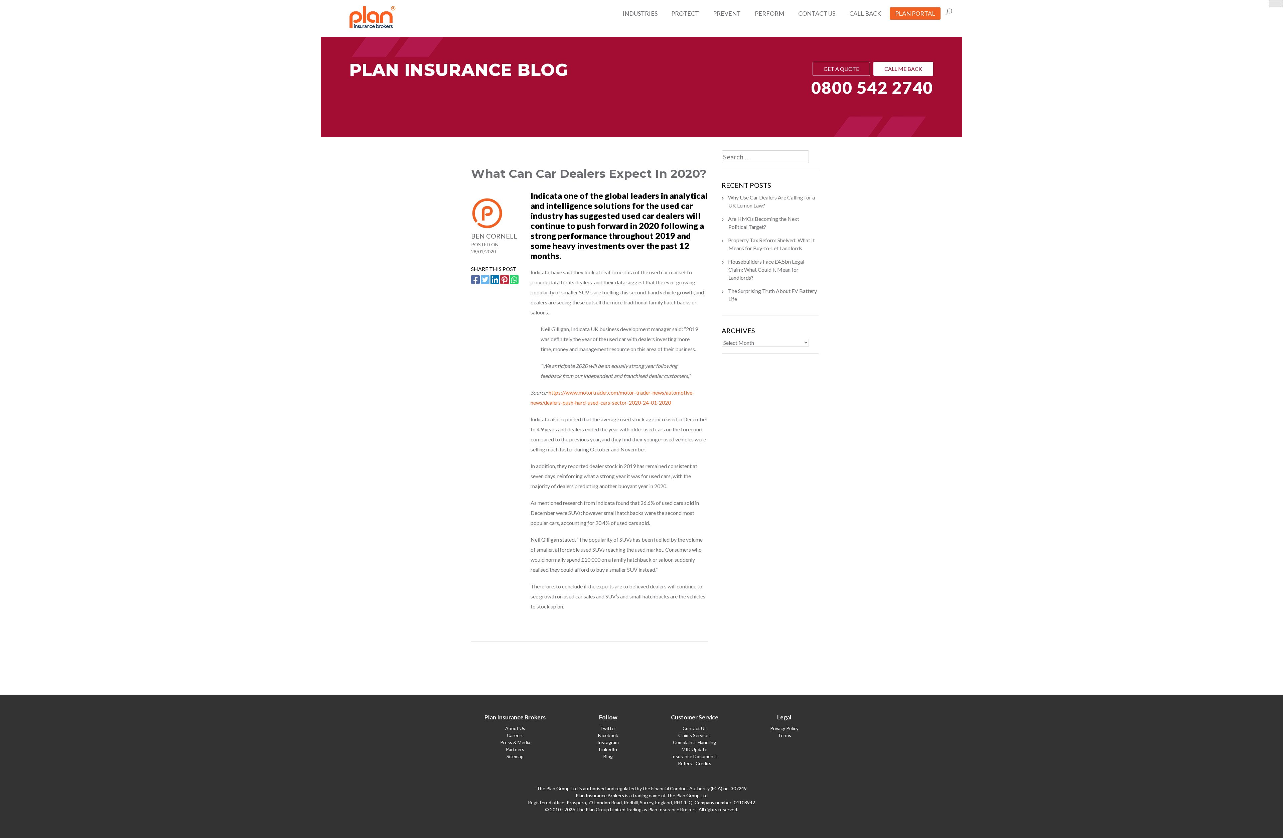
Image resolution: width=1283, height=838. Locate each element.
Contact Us (816, 13)
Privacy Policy (784, 728)
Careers (515, 735)
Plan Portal (915, 13)
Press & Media (515, 742)
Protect (685, 13)
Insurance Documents (694, 756)
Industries (640, 13)
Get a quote (841, 68)
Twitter (608, 728)
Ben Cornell (494, 236)
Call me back (903, 68)
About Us (515, 728)
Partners (515, 749)
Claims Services (694, 735)
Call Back (865, 13)
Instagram (608, 742)
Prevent (727, 13)
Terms (784, 735)
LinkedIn (608, 749)
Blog (608, 756)
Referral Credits (694, 763)
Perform (769, 13)
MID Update (694, 749)
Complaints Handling (694, 742)
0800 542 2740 (872, 87)
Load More (589, 666)
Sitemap (515, 756)
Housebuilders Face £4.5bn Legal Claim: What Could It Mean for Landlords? (766, 269)
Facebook (608, 735)
